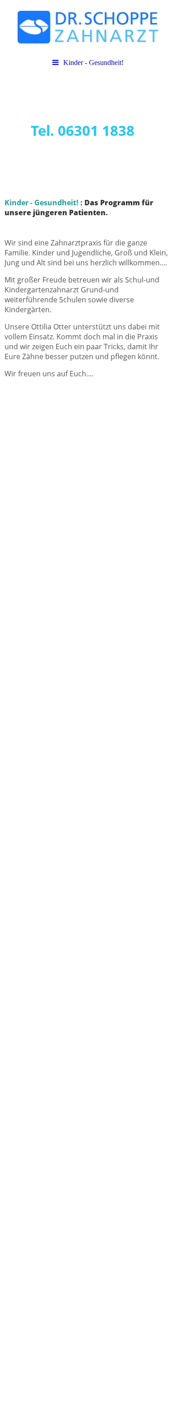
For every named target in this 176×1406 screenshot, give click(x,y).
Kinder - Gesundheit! (93, 62)
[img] (88, 27)
